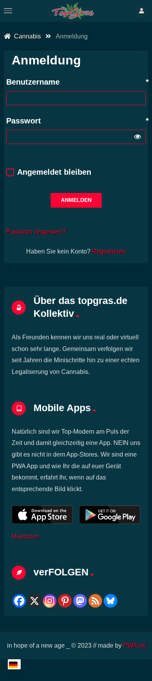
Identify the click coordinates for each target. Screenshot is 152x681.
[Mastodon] (80, 601)
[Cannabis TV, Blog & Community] (72, 11)
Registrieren (109, 251)
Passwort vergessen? (36, 231)
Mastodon (25, 536)
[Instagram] (50, 601)
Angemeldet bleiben (54, 172)
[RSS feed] (95, 601)
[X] (34, 601)
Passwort (23, 120)
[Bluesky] (110, 601)
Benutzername (33, 82)
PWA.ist (134, 645)
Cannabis (26, 36)
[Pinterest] (65, 601)
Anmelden (76, 200)
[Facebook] (19, 601)
